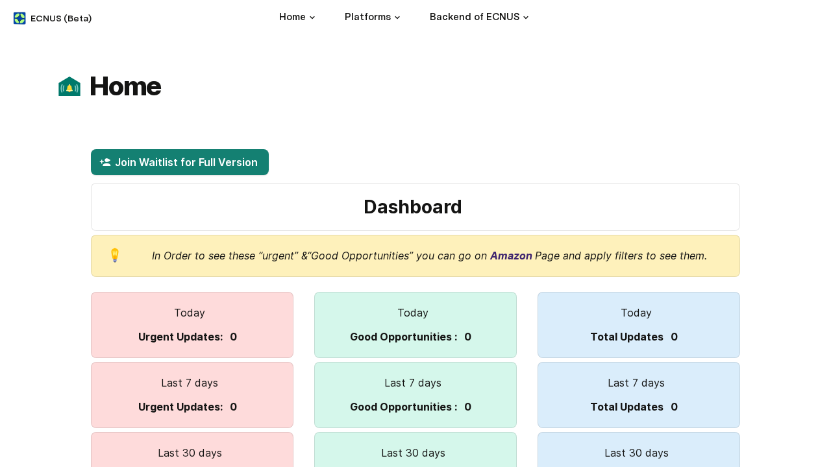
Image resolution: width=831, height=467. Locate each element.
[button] (312, 17)
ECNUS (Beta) (61, 18)
